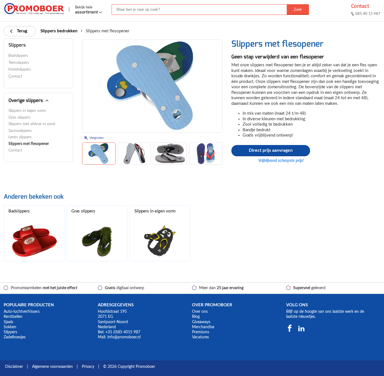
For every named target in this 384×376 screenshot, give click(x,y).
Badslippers (18, 56)
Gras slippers (19, 117)
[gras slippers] (97, 241)
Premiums (200, 332)
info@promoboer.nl (124, 337)
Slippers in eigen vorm (27, 111)
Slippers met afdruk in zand (31, 124)
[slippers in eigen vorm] (160, 241)
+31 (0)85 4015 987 (122, 332)
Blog (196, 317)
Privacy (88, 367)
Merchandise (203, 327)
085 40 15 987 (367, 14)
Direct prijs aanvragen (271, 150)
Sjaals (8, 322)
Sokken (10, 327)
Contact (360, 6)
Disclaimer (14, 367)
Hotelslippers (19, 69)
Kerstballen (13, 317)
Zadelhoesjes (15, 337)
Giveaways (201, 322)
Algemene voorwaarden (52, 367)
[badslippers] (34, 241)
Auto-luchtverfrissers (22, 312)
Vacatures (200, 337)
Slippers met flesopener (28, 144)
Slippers (17, 45)
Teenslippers (18, 63)
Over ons (200, 312)
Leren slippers (20, 137)
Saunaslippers (20, 131)
